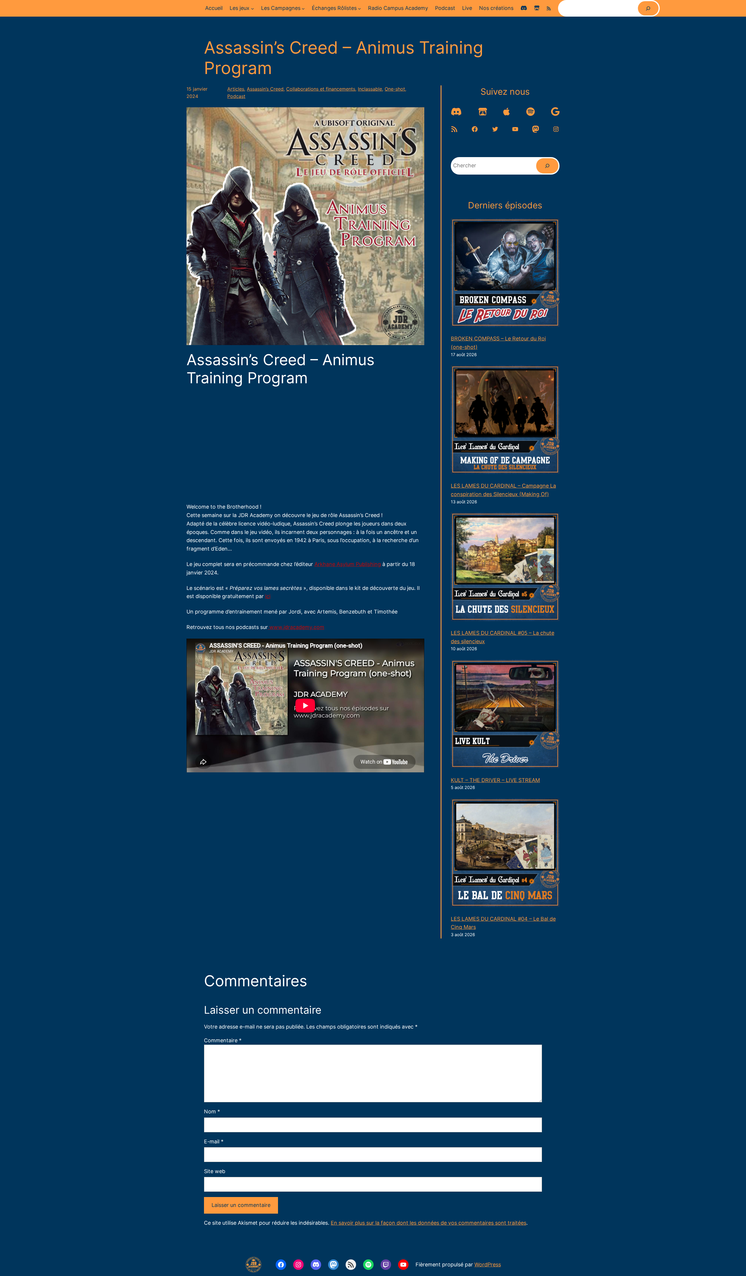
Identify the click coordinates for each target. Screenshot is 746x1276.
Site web (214, 1171)
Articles (235, 89)
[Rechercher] (648, 8)
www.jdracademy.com (296, 627)
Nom (212, 1111)
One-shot (395, 89)
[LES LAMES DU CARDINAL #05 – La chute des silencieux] (505, 568)
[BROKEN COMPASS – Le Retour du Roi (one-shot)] (505, 274)
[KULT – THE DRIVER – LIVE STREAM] (505, 715)
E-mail (214, 1141)
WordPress (487, 1264)
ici (267, 596)
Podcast (236, 96)
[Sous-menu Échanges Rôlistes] (359, 8)
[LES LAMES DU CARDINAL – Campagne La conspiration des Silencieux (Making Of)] (505, 421)
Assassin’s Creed (265, 89)
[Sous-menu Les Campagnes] (303, 8)
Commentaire (223, 1040)
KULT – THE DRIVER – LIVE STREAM (495, 780)
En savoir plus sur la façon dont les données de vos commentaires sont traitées (428, 1223)
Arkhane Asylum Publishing (347, 564)
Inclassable (370, 89)
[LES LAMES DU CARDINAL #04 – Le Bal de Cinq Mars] (505, 854)
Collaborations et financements (320, 89)
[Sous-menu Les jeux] (252, 8)
